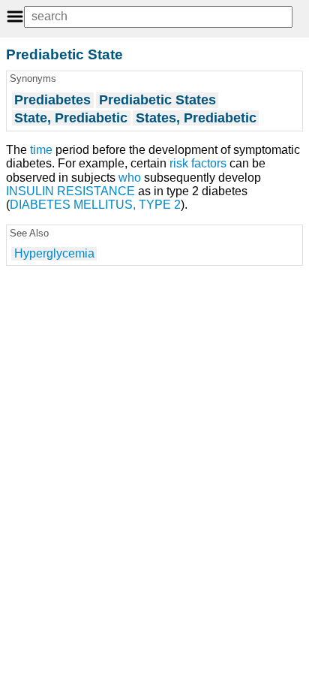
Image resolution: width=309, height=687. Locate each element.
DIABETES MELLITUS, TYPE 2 (95, 204)
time (41, 149)
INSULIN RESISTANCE (70, 191)
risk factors (198, 163)
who (129, 177)
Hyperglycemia (54, 253)
